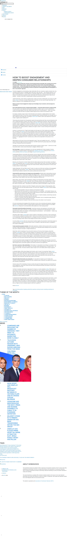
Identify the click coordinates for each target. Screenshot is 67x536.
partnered (21, 221)
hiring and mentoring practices (38, 151)
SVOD (2, 447)
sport (5, 448)
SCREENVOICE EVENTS (9, 12)
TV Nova (9, 445)
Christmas (13, 451)
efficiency (6, 446)
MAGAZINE (4, 9)
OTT (20, 451)
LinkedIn (3, 72)
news (1, 452)
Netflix (16, 451)
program (15, 447)
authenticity (29, 289)
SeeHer (14, 163)
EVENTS (3, 10)
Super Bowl (17, 452)
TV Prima (17, 445)
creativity (12, 446)
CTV (19, 446)
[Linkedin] (8, 43)
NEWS (3, 7)
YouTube (4, 74)
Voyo (8, 447)
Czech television (9, 450)
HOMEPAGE (4, 5)
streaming (13, 445)
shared (44, 187)
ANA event (38, 122)
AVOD (13, 452)
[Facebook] (8, 28)
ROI (18, 451)
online (1, 450)
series (6, 451)
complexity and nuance (38, 150)
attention (5, 447)
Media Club (14, 450)
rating (1, 454)
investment (4, 452)
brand (6, 445)
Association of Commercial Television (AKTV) (44, 480)
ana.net (17, 285)
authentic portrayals (23, 151)
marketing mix (51, 289)
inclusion (42, 289)
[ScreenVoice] (3, 0)
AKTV (17, 448)
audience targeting (23, 289)
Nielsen (14, 448)
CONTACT (4, 15)
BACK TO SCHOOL (3, 321)
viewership (16, 446)
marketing (46, 289)
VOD (9, 446)
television (11, 448)
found (26, 163)
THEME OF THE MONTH (7, 6)
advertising (17, 289)
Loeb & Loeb (34, 116)
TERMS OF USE (5, 468)
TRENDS (10, 91)
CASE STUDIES (5, 14)
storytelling (15, 290)
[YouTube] (8, 59)
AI (0, 447)
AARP (23, 131)
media (8, 448)
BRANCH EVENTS (7, 11)
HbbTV (4, 450)
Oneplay (9, 451)
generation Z (9, 452)
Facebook (4, 69)
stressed (25, 214)
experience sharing (36, 289)
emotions (11, 447)
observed (16, 205)
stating (16, 100)
